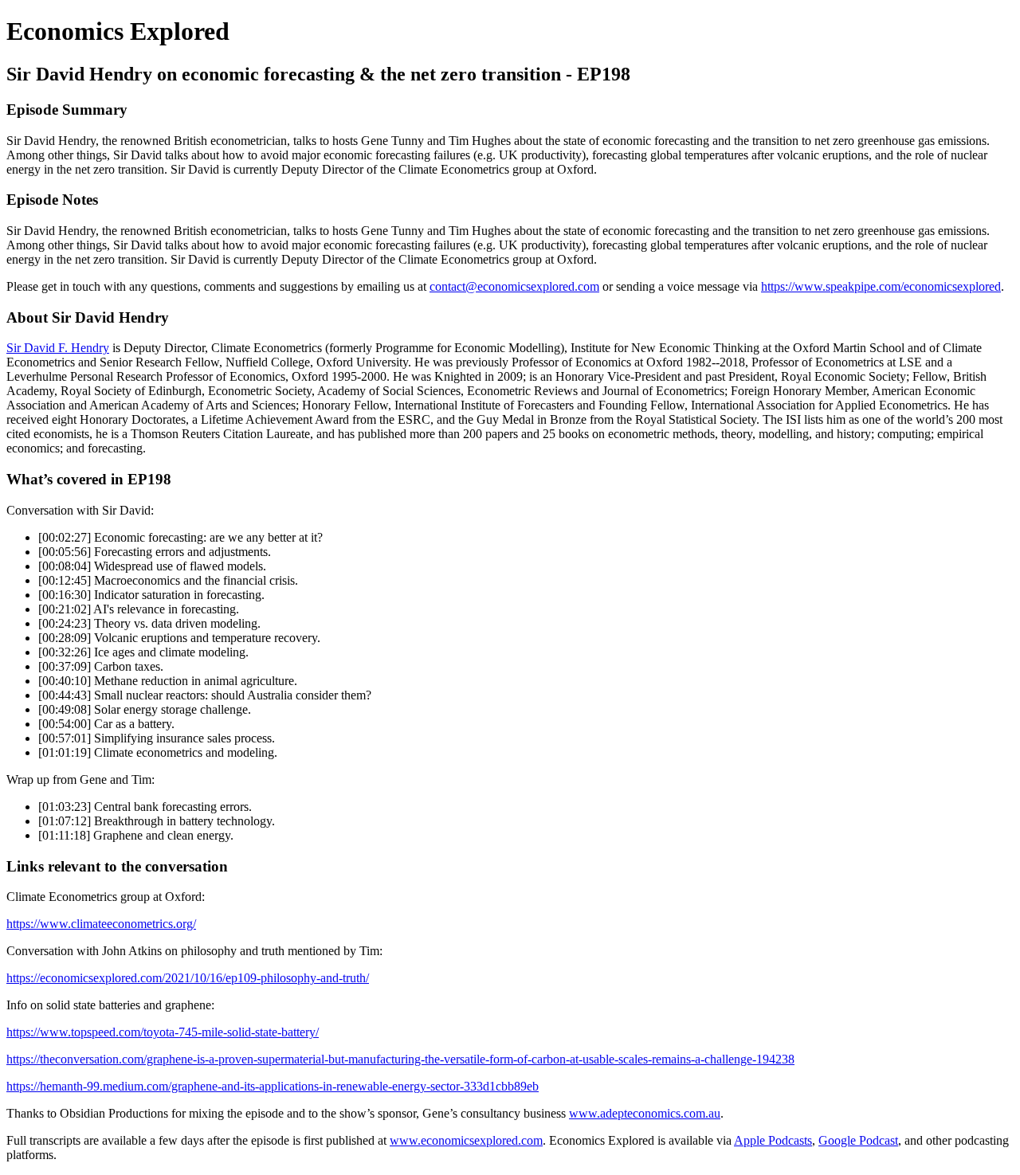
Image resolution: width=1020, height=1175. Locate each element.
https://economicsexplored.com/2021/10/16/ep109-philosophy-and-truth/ (187, 978)
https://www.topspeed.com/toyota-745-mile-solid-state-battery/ (162, 1032)
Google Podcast (858, 1140)
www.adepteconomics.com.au (644, 1113)
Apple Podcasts (773, 1140)
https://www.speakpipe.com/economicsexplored (881, 286)
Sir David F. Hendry (57, 347)
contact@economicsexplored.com (514, 286)
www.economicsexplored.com (466, 1140)
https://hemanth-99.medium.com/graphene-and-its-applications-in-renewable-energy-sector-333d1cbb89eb (272, 1086)
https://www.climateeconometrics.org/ (101, 923)
